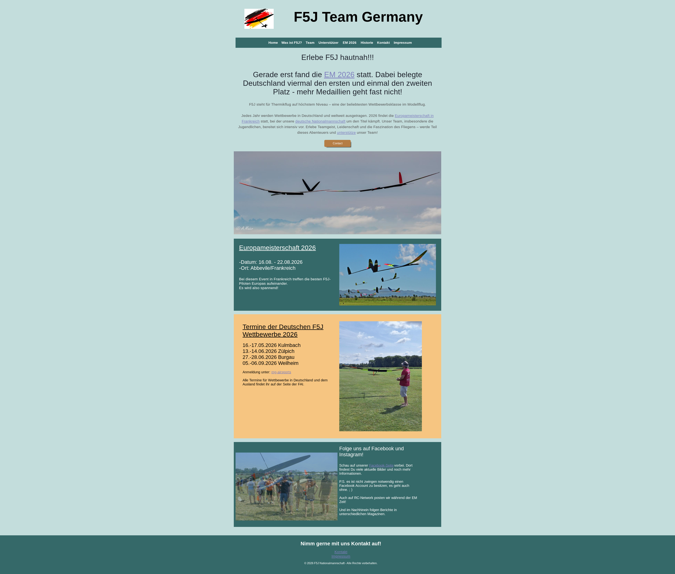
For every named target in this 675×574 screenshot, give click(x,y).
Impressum (341, 556)
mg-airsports (281, 372)
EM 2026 (339, 74)
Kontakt (341, 552)
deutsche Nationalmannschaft (320, 121)
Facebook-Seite (381, 465)
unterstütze (346, 132)
